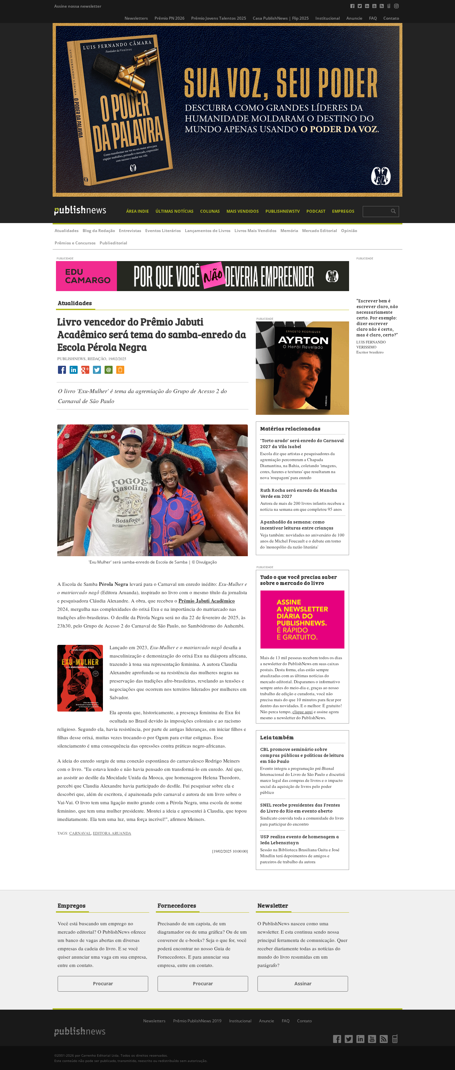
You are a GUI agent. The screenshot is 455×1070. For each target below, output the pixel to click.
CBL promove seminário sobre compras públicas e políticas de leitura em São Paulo (302, 754)
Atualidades (67, 230)
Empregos (343, 211)
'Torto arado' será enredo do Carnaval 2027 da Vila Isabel (302, 442)
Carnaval (80, 833)
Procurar (103, 983)
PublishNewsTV (282, 211)
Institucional (327, 18)
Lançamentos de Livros (207, 230)
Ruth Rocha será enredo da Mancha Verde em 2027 (298, 492)
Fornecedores (177, 905)
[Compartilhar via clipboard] (120, 373)
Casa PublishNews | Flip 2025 (281, 18)
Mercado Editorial (319, 230)
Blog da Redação (99, 230)
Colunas (210, 211)
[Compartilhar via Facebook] (62, 373)
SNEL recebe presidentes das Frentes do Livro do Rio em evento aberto (300, 807)
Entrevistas (130, 230)
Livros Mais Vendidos (255, 230)
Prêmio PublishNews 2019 (197, 1021)
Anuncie (354, 18)
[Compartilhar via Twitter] (97, 373)
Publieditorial (113, 243)
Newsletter (272, 905)
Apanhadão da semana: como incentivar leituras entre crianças (296, 524)
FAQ (373, 18)
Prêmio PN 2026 (170, 18)
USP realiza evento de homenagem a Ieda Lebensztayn (299, 839)
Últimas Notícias (175, 211)
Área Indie (137, 211)
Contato (391, 18)
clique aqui (302, 712)
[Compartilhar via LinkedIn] (73, 373)
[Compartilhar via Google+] (85, 373)
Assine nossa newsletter (77, 6)
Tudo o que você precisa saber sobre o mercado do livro (298, 580)
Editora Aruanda (112, 833)
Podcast (315, 211)
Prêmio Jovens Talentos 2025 (218, 18)
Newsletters (136, 18)
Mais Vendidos (243, 211)
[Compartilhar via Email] (108, 373)
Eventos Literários (163, 230)
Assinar (302, 983)
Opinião (349, 230)
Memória (289, 230)
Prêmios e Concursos (75, 243)
